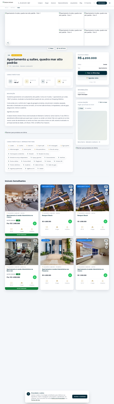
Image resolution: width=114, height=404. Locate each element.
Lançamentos (73, 3)
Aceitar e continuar (80, 396)
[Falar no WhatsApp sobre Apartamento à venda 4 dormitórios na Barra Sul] (35, 277)
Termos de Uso (35, 400)
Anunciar (53, 3)
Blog (81, 3)
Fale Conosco (101, 3)
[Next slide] (35, 198)
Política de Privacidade (58, 398)
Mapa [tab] (81, 108)
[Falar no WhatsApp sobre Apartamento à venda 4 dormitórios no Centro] (35, 223)
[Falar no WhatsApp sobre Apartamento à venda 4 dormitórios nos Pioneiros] (70, 275)
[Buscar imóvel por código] (94, 3)
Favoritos (88, 3)
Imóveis (13, 7)
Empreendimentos (63, 3)
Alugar (47, 3)
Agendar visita (93, 78)
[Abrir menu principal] (109, 3)
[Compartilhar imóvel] (7, 42)
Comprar (40, 3)
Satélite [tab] (89, 108)
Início (6, 7)
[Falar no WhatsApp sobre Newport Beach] (70, 221)
